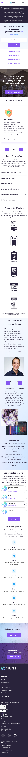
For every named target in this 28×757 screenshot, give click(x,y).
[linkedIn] (3, 735)
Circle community (14, 59)
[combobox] (14, 40)
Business (3, 699)
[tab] (10, 381)
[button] (14, 519)
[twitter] (9, 735)
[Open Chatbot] (4, 714)
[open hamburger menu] (2, 3)
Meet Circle (4, 679)
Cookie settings (6, 747)
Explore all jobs (6, 729)
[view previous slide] (7, 149)
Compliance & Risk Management (10, 702)
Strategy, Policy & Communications (10, 723)
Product (3, 719)
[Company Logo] (13, 3)
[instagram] (15, 735)
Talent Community (7, 731)
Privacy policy (5, 743)
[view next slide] (21, 149)
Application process (14, 64)
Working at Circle (14, 51)
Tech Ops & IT (5, 726)
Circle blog (4, 693)
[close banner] (26, 8)
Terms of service (6, 745)
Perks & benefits (14, 55)
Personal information (7, 750)
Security (3, 721)
